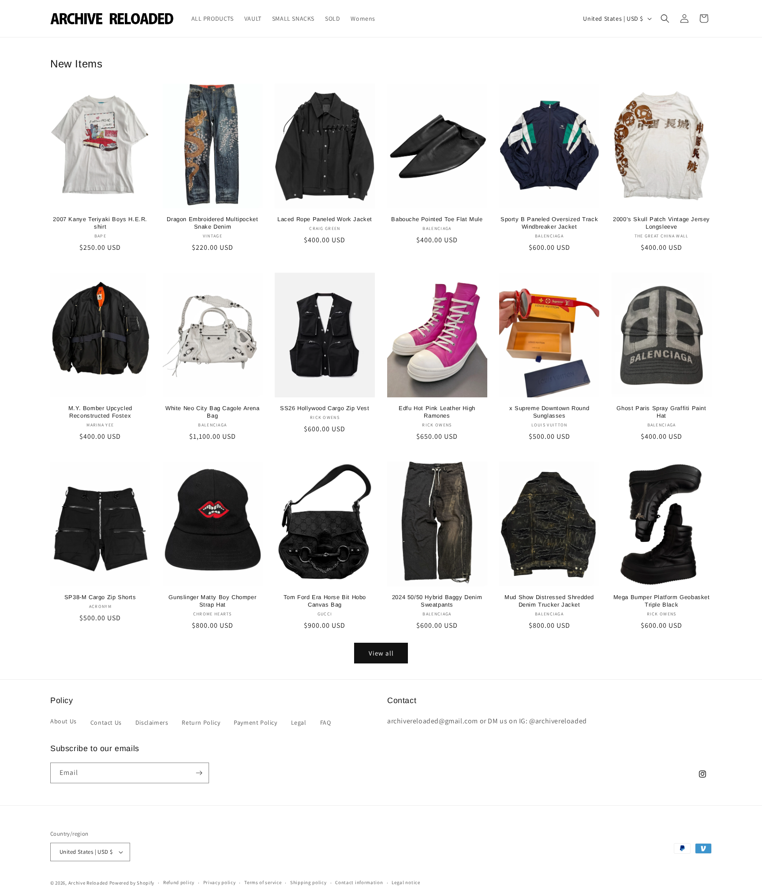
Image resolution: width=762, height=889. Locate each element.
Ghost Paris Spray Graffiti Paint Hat (661, 412)
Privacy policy (219, 882)
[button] (665, 18)
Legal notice (406, 882)
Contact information (359, 882)
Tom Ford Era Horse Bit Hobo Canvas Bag (325, 601)
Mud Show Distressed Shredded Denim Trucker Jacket (549, 601)
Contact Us (106, 722)
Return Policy (201, 722)
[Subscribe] (199, 773)
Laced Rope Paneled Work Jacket (324, 219)
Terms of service (262, 882)
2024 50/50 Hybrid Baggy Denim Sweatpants (437, 601)
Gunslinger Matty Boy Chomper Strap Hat (212, 601)
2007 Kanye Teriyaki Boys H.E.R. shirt (100, 223)
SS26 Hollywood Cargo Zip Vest (324, 408)
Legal (298, 722)
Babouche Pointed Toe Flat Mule (436, 219)
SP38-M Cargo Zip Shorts (100, 597)
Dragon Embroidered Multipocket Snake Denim (212, 223)
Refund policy (178, 882)
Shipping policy (308, 882)
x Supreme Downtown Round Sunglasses (549, 412)
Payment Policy (255, 722)
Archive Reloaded (88, 883)
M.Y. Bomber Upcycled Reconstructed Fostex (100, 412)
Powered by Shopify (132, 883)
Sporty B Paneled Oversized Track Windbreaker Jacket (549, 223)
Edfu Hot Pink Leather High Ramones (437, 412)
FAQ (325, 722)
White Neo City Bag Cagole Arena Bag (212, 412)
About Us (63, 721)
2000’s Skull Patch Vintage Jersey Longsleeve (661, 223)
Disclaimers (151, 722)
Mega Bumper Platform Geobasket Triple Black (661, 601)
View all (381, 653)
